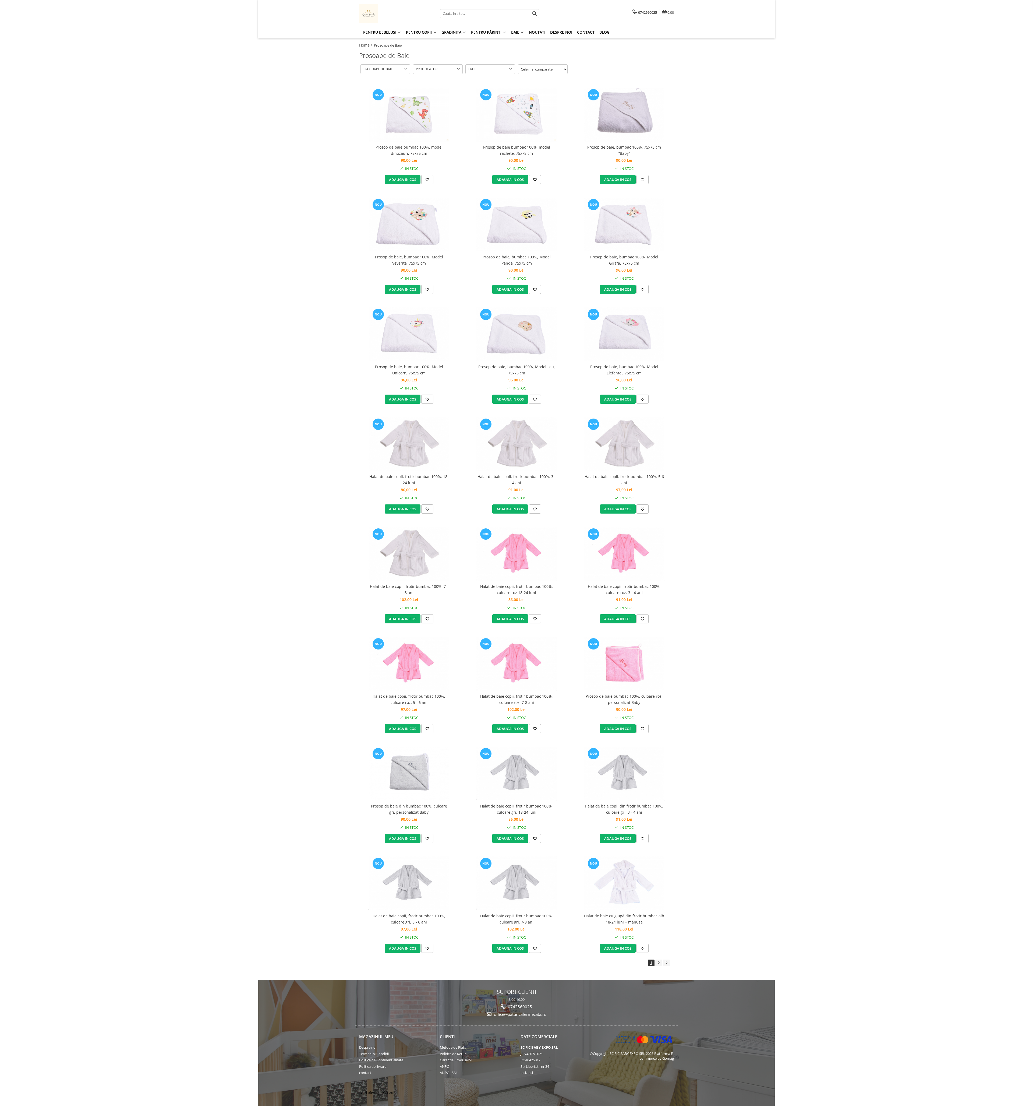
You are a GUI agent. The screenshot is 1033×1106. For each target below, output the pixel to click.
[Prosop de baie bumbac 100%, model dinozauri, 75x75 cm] (409, 115)
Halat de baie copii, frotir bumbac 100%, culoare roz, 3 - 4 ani (624, 589)
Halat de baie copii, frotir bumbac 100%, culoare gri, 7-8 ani (516, 918)
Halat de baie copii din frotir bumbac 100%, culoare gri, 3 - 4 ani (624, 808)
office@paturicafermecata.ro (519, 1014)
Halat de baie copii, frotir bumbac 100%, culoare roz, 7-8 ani (516, 699)
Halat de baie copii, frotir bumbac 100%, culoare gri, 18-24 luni (516, 808)
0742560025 (519, 1006)
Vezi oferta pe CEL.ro (376, 1092)
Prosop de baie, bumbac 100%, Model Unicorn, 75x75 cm (409, 369)
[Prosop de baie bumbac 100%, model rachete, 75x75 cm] (516, 115)
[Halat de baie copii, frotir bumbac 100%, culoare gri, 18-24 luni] (516, 773)
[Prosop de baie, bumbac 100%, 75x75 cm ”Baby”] (624, 115)
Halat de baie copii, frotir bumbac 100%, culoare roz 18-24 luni (516, 589)
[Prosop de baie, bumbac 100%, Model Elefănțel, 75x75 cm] (624, 334)
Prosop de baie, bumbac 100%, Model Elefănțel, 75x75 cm (624, 369)
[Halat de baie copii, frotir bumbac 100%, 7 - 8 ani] (409, 554)
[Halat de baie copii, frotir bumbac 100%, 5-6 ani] (624, 444)
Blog (604, 32)
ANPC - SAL (449, 1072)
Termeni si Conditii (374, 1053)
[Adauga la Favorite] (427, 179)
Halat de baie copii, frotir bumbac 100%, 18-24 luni (409, 479)
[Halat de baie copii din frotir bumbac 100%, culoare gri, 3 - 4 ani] (624, 773)
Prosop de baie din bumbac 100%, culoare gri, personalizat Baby (409, 808)
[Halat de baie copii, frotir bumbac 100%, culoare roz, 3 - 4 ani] (624, 554)
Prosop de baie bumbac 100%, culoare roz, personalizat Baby (624, 699)
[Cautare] (534, 13)
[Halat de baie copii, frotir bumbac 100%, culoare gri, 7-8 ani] (516, 883)
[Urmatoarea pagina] (666, 963)
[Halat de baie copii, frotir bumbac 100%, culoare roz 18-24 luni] (516, 554)
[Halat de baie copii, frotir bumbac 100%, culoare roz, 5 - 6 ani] (409, 664)
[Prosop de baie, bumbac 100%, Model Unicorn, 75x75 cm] (409, 334)
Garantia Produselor (456, 1060)
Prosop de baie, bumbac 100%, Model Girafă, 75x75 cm (624, 259)
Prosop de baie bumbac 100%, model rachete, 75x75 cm (516, 150)
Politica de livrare (372, 1066)
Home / (366, 45)
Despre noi (367, 1047)
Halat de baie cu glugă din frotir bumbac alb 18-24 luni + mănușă (624, 918)
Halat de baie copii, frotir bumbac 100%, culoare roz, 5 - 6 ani (409, 699)
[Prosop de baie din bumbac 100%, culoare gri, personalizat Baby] (409, 773)
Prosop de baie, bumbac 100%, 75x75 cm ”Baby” (624, 150)
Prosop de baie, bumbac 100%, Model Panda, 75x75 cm (517, 259)
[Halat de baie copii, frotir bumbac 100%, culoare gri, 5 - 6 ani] (409, 883)
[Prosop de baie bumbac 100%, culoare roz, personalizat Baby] (624, 664)
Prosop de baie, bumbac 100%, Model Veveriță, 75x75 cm (409, 259)
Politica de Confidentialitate (381, 1060)
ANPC (444, 1066)
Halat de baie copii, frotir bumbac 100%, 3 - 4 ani (516, 479)
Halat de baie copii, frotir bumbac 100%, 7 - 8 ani (409, 589)
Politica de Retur (453, 1053)
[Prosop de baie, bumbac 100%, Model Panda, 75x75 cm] (516, 224)
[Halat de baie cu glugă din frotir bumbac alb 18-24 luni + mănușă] (624, 883)
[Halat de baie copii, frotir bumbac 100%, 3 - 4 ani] (516, 444)
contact (365, 1072)
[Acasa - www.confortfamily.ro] (392, 13)
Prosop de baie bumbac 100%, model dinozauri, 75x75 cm (409, 150)
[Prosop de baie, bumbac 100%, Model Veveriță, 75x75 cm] (409, 224)
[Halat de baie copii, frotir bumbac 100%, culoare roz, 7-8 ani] (516, 664)
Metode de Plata (453, 1047)
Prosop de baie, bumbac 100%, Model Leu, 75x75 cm (516, 369)
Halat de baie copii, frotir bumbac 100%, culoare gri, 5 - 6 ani (409, 918)
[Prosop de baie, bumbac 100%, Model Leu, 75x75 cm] (516, 334)
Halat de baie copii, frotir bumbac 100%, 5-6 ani (624, 479)
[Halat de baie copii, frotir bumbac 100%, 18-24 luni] (409, 444)
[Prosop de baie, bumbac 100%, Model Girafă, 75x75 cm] (624, 224)
